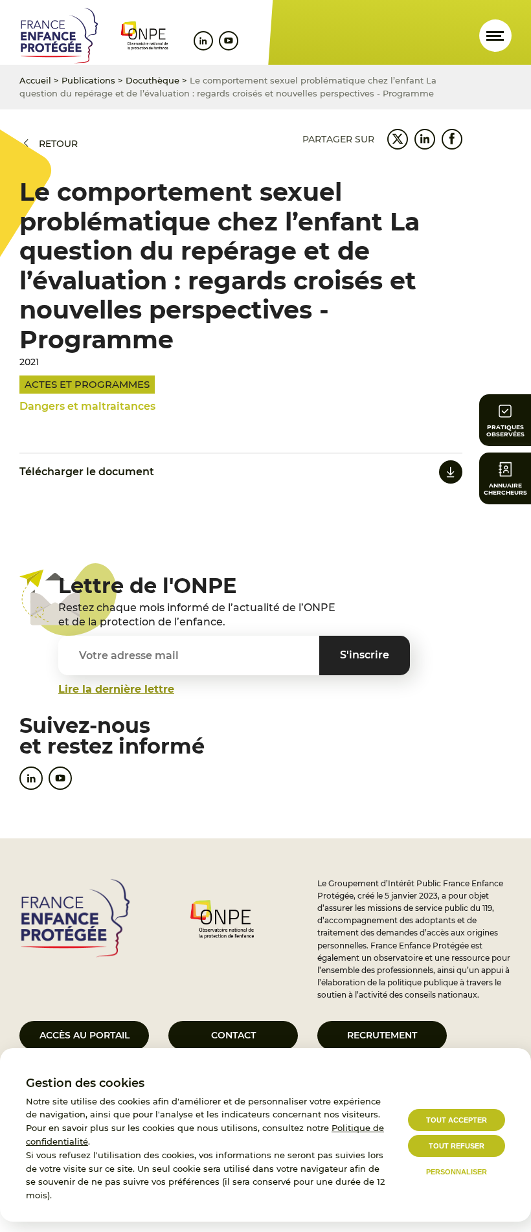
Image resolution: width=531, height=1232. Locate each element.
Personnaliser (456, 1172)
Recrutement (382, 1035)
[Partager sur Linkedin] (424, 139)
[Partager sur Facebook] (452, 139)
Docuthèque (152, 80)
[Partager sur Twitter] (397, 139)
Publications (88, 80)
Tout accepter (456, 1120)
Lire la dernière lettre (116, 689)
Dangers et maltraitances (87, 406)
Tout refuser (456, 1146)
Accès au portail (85, 1035)
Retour (58, 144)
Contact (233, 1035)
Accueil (35, 80)
